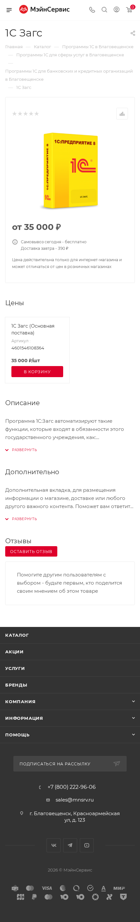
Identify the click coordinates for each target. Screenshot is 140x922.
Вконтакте (54, 845)
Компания (20, 701)
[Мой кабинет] (116, 10)
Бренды (16, 685)
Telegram (70, 845)
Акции (14, 651)
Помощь (17, 734)
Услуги (15, 668)
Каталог (17, 635)
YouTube (87, 845)
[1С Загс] (70, 171)
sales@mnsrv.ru (75, 800)
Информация (24, 718)
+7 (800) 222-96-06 (72, 787)
